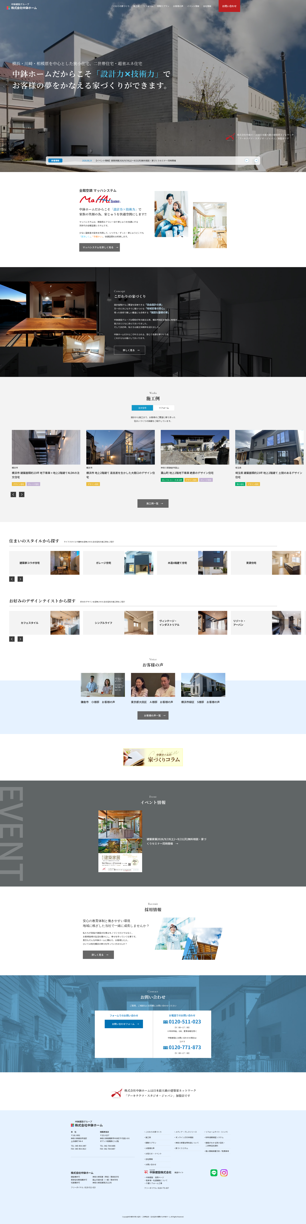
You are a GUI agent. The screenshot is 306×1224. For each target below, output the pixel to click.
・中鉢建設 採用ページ (154, 1177)
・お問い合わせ (150, 1164)
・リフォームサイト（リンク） (216, 1131)
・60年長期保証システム (214, 1137)
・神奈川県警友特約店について (186, 1142)
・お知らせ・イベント (153, 1153)
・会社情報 (148, 1159)
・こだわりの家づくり (153, 1131)
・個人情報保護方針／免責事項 (216, 1151)
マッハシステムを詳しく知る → (100, 247)
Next (256, 160)
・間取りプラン (150, 1142)
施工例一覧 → (154, 503)
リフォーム (164, 407)
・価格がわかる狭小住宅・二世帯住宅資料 (214, 1144)
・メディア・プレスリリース (185, 1131)
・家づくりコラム (181, 1148)
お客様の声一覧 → (155, 715)
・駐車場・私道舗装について (155, 1180)
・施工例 (147, 1137)
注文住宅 (142, 407)
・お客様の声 (149, 1148)
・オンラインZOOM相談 (183, 1137)
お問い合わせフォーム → (125, 1023)
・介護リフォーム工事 (153, 1183)
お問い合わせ (229, 6)
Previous (246, 160)
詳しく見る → (131, 350)
